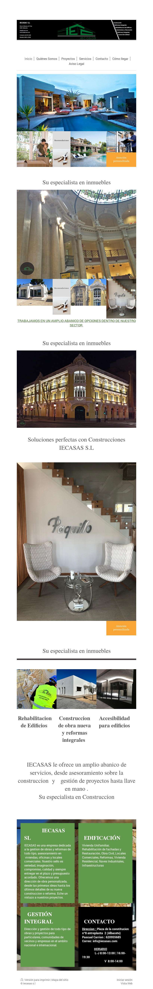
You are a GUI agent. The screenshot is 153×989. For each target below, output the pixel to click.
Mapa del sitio (60, 980)
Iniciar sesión (124, 980)
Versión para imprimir (37, 980)
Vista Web (126, 983)
